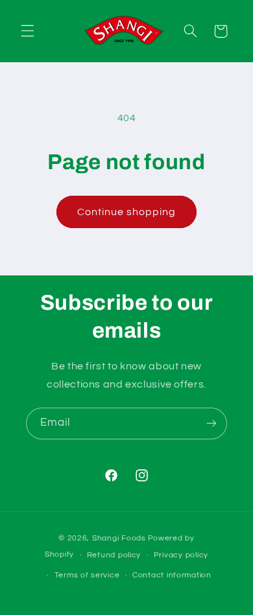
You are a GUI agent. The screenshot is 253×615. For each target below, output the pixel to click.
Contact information (171, 575)
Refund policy (114, 555)
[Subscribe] (211, 423)
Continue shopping (126, 212)
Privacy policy (181, 555)
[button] (27, 31)
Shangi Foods (119, 538)
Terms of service (87, 575)
